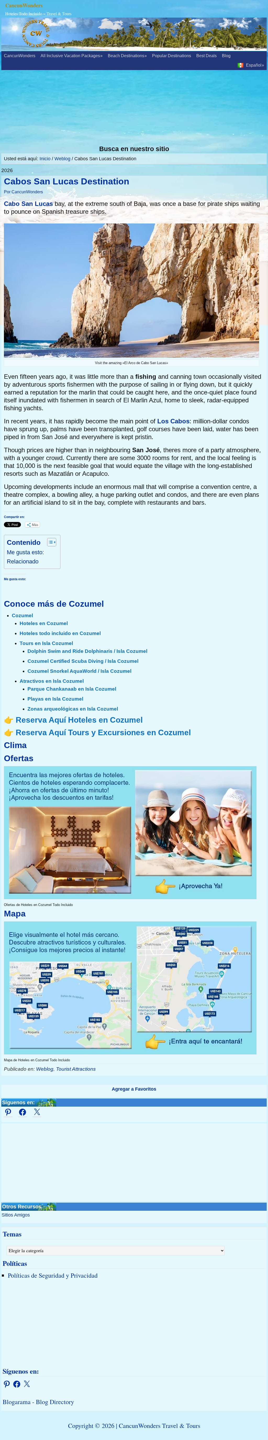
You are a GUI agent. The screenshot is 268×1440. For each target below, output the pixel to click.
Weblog (44, 1069)
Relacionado (22, 561)
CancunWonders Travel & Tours (159, 1425)
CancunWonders (24, 5)
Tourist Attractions (76, 1069)
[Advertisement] (134, 108)
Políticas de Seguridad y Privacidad (53, 1275)
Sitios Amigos (16, 1215)
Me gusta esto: (25, 552)
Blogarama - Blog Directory (38, 1402)
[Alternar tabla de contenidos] (49, 542)
